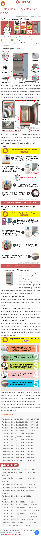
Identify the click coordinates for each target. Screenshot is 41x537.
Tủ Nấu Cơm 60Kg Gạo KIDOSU (13, 457)
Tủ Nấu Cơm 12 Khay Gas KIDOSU (14, 523)
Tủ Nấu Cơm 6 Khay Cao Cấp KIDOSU (15, 425)
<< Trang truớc (13, 525)
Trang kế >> (28, 525)
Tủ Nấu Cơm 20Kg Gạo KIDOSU (13, 440)
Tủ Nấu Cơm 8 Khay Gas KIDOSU (13, 520)
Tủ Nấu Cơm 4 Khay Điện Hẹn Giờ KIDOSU (16, 496)
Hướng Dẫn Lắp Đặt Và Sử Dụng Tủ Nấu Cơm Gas (19, 478)
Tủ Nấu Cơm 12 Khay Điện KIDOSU (14, 508)
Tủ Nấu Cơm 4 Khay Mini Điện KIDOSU (15, 517)
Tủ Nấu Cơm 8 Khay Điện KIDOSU (13, 484)
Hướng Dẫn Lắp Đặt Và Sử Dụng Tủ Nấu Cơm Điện (19, 472)
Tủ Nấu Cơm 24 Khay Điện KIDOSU (14, 514)
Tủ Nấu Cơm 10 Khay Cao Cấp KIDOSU (15, 419)
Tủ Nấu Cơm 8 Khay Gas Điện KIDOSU (15, 505)
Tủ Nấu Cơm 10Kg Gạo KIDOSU (13, 454)
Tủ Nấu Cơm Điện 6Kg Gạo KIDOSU (14, 469)
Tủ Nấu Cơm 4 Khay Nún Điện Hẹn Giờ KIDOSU (18, 490)
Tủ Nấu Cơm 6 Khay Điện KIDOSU (13, 431)
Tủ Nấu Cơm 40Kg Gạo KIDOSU (13, 449)
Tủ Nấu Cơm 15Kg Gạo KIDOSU (13, 443)
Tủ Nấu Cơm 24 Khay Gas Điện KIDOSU (15, 511)
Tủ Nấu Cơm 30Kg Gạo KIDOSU (13, 446)
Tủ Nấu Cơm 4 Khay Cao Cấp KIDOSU (15, 428)
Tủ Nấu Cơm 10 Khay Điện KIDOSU (14, 487)
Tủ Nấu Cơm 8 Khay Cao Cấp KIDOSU (15, 422)
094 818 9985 (10, 465)
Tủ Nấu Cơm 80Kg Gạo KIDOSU (13, 434)
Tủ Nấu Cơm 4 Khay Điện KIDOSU (13, 502)
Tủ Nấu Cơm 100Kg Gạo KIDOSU (13, 460)
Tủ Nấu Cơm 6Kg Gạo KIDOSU (12, 437)
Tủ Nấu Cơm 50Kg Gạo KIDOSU (13, 452)
